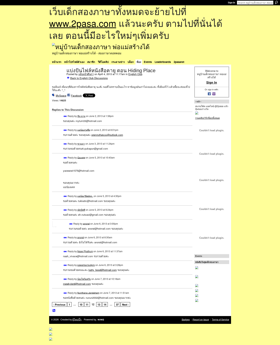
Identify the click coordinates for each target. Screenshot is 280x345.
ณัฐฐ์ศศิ (81, 209)
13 (99, 304)
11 (87, 304)
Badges (186, 319)
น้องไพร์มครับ (84, 278)
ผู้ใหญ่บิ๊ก (77, 319)
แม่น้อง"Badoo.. (85, 195)
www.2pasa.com (82, 23)
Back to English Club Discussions (89, 78)
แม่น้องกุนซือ (83, 129)
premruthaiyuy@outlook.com (107, 135)
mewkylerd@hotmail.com (77, 284)
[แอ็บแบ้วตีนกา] (58, 78)
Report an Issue (201, 319)
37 (117, 304)
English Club (135, 74)
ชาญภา (81, 143)
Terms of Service (220, 319)
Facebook (76, 95)
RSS (54, 310)
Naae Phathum (85, 251)
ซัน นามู (81, 116)
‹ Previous (59, 304)
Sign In (231, 2)
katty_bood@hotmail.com (103, 270)
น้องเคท (81, 157)
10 (81, 304)
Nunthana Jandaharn (88, 292)
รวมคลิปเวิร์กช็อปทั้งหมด (207, 117)
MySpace (61, 95)
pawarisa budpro (86, 265)
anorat (86, 223)
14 (105, 304)
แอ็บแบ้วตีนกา (86, 74)
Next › (125, 304)
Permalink (65, 116)
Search (276, 2)
